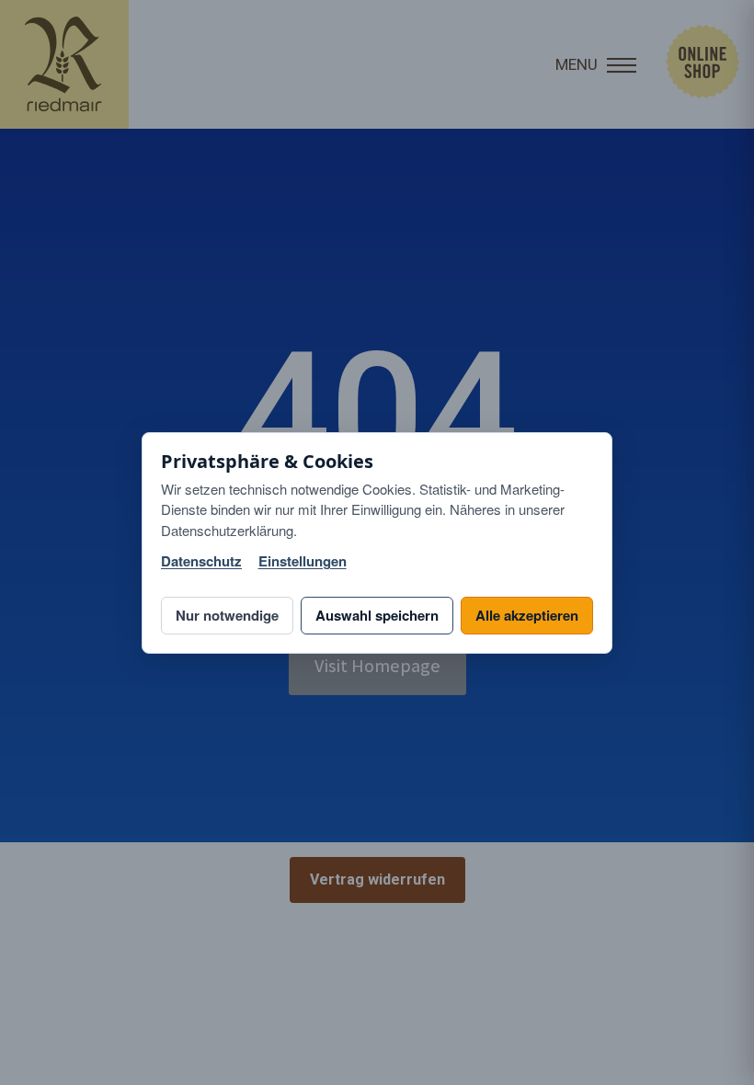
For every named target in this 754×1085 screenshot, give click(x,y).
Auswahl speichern (377, 615)
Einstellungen (302, 561)
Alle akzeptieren (526, 615)
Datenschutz (201, 561)
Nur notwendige (227, 615)
